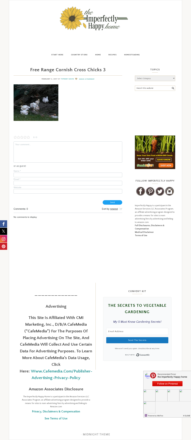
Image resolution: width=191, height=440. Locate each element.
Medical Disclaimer (144, 232)
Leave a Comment (86, 79)
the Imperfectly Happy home (95, 18)
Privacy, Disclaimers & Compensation (56, 411)
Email (17, 179)
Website (17, 187)
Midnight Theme (96, 434)
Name (17, 171)
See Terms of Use (56, 418)
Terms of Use (141, 235)
